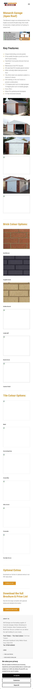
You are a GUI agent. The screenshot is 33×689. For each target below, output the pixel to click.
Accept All (16, 675)
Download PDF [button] (9, 583)
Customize (16, 680)
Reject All (16, 685)
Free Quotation (8, 654)
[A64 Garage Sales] (10, 4)
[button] (29, 4)
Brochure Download (10, 657)
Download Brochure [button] (11, 609)
